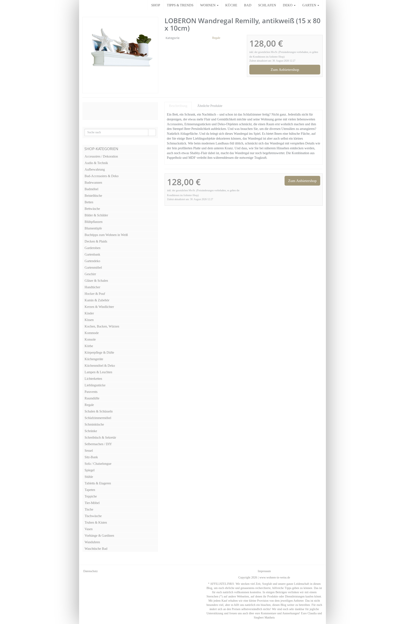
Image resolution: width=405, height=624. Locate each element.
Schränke (91, 431)
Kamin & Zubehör (97, 300)
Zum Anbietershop (285, 69)
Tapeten (90, 490)
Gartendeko (92, 261)
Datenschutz (90, 571)
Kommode (92, 333)
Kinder (89, 313)
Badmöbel (91, 189)
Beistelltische (93, 195)
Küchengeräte (94, 359)
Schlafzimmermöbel (98, 418)
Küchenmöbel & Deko (100, 365)
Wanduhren (92, 542)
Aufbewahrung (95, 169)
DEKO (288, 5)
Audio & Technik (96, 163)
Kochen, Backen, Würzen (102, 326)
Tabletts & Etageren (98, 483)
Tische (89, 509)
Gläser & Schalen (96, 280)
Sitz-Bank (91, 457)
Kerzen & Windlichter (99, 307)
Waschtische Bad (96, 548)
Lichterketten (93, 378)
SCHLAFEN (267, 5)
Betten (89, 202)
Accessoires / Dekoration (101, 156)
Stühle (89, 476)
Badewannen (93, 182)
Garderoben (92, 248)
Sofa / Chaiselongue (98, 463)
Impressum (264, 571)
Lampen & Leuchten (98, 372)
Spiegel (89, 470)
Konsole (90, 339)
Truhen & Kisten (96, 522)
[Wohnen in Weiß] (82, 5)
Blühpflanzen (94, 222)
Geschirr (90, 274)
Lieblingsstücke (95, 385)
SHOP (155, 5)
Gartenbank (92, 254)
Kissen (89, 320)
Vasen (89, 529)
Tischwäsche (93, 516)
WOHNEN (208, 5)
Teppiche (91, 496)
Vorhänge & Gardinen (99, 535)
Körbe (89, 346)
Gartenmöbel (93, 267)
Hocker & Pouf (95, 293)
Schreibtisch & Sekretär (100, 437)
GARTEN (309, 5)
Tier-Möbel (92, 503)
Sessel (89, 450)
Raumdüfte (92, 398)
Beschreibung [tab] (178, 106)
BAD (247, 5)
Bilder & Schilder (96, 215)
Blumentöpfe (93, 228)
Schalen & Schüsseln (99, 411)
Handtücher (92, 287)
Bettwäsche (92, 208)
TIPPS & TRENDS (180, 5)
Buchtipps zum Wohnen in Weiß (106, 235)
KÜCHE (231, 5)
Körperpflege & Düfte (99, 352)
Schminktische (94, 424)
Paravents (91, 392)
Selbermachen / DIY (98, 444)
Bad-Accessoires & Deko (102, 176)
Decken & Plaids (96, 241)
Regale (216, 37)
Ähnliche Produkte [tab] (209, 106)
